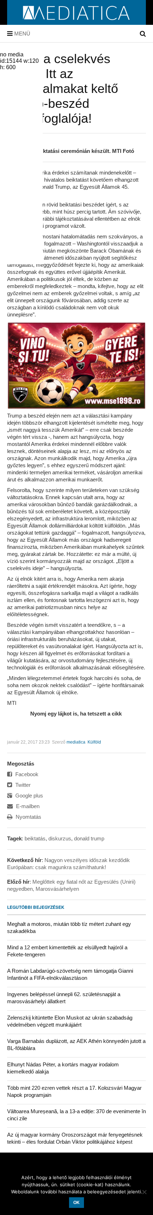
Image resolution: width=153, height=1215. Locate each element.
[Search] (143, 34)
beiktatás (35, 838)
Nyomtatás (27, 817)
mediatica (76, 742)
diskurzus (59, 838)
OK (76, 1202)
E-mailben (27, 806)
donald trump (89, 838)
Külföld (94, 742)
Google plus (28, 795)
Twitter (22, 785)
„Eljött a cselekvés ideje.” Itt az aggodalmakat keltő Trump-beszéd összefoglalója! (62, 88)
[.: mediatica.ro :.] (76, 22)
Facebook (26, 774)
